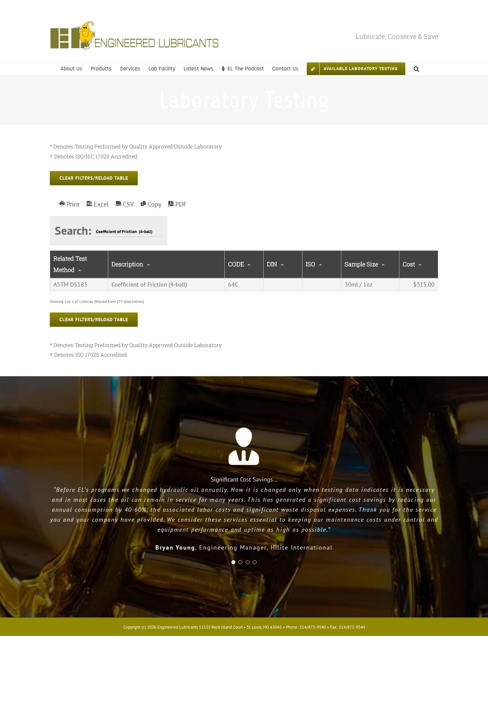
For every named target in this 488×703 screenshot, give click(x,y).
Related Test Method (70, 264)
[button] (416, 68)
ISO (310, 264)
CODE (236, 264)
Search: (74, 230)
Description (127, 264)
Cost (409, 264)
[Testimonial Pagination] (233, 562)
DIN (272, 264)
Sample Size (361, 264)
